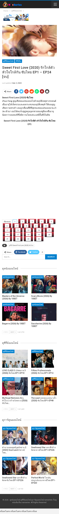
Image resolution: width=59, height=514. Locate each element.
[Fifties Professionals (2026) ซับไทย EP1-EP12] (44, 359)
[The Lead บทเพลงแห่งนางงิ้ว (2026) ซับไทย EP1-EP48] (44, 386)
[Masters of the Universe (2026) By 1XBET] (15, 284)
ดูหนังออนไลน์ (8, 277)
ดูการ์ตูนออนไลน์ (9, 428)
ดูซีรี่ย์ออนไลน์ (8, 61)
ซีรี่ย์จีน (18, 61)
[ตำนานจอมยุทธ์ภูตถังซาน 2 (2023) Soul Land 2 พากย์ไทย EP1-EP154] (15, 436)
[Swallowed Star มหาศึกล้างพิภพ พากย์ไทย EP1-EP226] (44, 436)
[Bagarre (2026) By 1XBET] (15, 312)
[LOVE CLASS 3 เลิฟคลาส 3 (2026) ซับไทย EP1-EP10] (15, 359)
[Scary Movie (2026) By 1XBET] (44, 284)
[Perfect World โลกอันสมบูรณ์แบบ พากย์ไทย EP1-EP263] (44, 466)
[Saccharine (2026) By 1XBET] (44, 312)
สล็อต (34, 511)
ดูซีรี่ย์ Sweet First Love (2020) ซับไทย (21, 245)
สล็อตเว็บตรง (5, 511)
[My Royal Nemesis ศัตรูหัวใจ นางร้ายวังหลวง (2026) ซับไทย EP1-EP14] (15, 386)
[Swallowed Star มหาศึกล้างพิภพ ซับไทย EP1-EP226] (15, 466)
